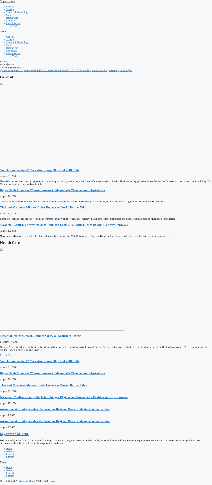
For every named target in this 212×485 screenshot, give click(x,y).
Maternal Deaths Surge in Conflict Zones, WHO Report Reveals (40, 335)
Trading (10, 9)
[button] (106, 31)
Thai (14, 26)
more (60, 443)
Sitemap (10, 457)
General (10, 6)
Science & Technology (17, 12)
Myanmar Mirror (14, 434)
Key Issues (11, 20)
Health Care (12, 17)
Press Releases (13, 23)
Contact (10, 454)
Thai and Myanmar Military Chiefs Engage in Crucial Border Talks (43, 207)
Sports (9, 15)
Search (3, 64)
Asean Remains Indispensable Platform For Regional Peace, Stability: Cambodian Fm (55, 409)
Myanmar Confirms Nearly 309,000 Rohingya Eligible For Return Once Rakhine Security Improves (64, 224)
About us (10, 451)
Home (9, 448)
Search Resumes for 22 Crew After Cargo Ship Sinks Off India (39, 170)
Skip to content (7, 1)
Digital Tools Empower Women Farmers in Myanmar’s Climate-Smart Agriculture (52, 190)
